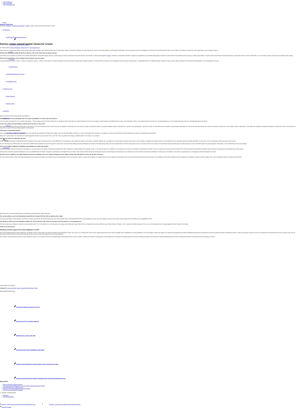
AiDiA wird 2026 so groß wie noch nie (12, 384)
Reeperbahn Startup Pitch (27, 288)
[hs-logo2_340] (11, 14)
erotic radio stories (11, 288)
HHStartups (17, 47)
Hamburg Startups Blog (6, 24)
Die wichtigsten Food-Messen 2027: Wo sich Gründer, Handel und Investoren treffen (24, 386)
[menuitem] (150, 395)
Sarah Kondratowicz (35, 47)
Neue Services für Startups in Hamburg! (13, 390)
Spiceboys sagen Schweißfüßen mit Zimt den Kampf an (16, 388)
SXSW (36, 288)
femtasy (109, 55)
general (12, 47)
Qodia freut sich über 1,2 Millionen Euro (13, 387)
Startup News (24, 47)
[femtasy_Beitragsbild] (8, 40)
